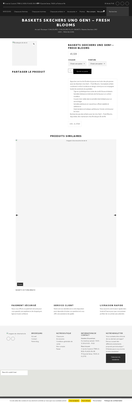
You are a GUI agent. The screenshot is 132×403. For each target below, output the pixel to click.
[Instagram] (122, 3)
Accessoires (71, 11)
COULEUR (71, 60)
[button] (12, 75)
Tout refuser (86, 401)
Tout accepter (74, 401)
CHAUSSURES (53, 29)
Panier (58, 349)
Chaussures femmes (21, 11)
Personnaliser (97, 401)
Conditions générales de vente (64, 343)
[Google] (127, 3)
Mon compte (91, 11)
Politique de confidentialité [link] (113, 401)
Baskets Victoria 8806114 (25, 290)
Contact (34, 339)
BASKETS (77, 29)
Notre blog (35, 341)
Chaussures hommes (39, 11)
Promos (82, 11)
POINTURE (92, 60)
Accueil (37, 29)
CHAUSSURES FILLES (66, 29)
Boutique (44, 29)
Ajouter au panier (82, 71)
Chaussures (60, 336)
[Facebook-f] (117, 3)
